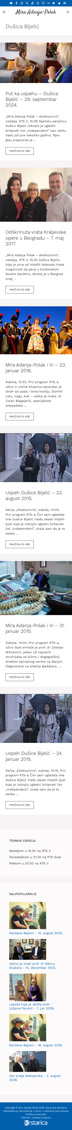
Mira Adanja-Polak (36, 12)
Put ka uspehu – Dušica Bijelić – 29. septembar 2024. (32, 99)
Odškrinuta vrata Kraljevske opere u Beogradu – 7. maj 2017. (36, 237)
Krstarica (46, 1117)
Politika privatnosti (36, 1114)
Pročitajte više (19, 151)
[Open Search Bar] (68, 12)
